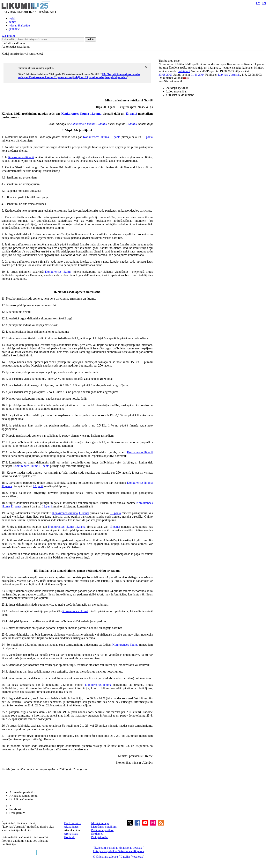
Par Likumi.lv (72, 823)
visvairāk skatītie (19, 25)
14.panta (131, 123)
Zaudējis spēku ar (177, 88)
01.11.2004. (198, 74)
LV (258, 3)
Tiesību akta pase (169, 60)
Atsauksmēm (72, 830)
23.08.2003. (166, 74)
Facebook (15, 809)
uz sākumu (8, 35)
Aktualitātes (71, 826)
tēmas (12, 22)
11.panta (95, 113)
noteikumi (184, 71)
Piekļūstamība (99, 837)
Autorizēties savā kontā (16, 46)
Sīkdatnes (97, 833)
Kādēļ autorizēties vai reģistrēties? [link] (22, 53)
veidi (12, 18)
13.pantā (131, 113)
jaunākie (14, 29)
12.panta (101, 123)
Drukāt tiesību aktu (21, 799)
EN (264, 3)
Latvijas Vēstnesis (229, 74)
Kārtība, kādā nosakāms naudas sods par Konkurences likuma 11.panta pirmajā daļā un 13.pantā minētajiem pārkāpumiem (79, 76)
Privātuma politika (102, 830)
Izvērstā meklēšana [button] (13, 43)
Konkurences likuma (75, 113)
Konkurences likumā (21, 157)
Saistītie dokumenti (170, 81)
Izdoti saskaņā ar (176, 91)
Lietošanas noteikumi (104, 826)
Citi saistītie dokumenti (180, 95)
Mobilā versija (100, 823)
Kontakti (69, 837)
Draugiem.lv (17, 812)
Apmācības (71, 833)
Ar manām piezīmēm (22, 792)
